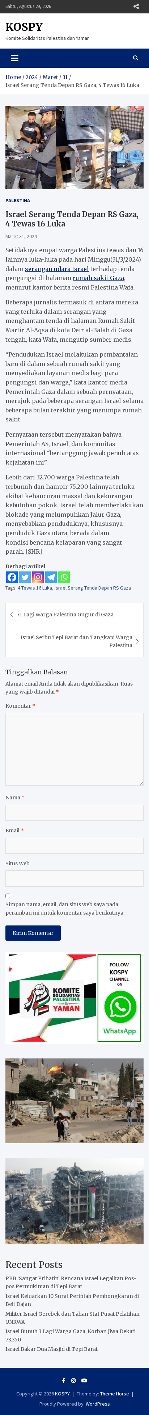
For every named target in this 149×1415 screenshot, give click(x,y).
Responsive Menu (136, 6)
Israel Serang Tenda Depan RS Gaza (93, 587)
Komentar (20, 706)
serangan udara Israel (57, 268)
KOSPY (24, 27)
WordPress (98, 1404)
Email (14, 830)
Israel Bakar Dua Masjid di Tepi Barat (51, 1349)
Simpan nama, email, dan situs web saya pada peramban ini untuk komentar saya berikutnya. (64, 908)
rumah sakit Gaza (98, 278)
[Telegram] (51, 577)
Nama (15, 797)
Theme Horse (114, 1393)
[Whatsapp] (64, 577)
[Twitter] (25, 577)
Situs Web (17, 863)
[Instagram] (38, 577)
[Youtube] (84, 1380)
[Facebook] (12, 577)
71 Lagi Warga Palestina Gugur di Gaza (65, 614)
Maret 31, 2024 (21, 236)
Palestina (17, 200)
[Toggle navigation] (14, 58)
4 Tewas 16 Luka (35, 587)
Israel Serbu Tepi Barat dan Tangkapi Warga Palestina (76, 641)
